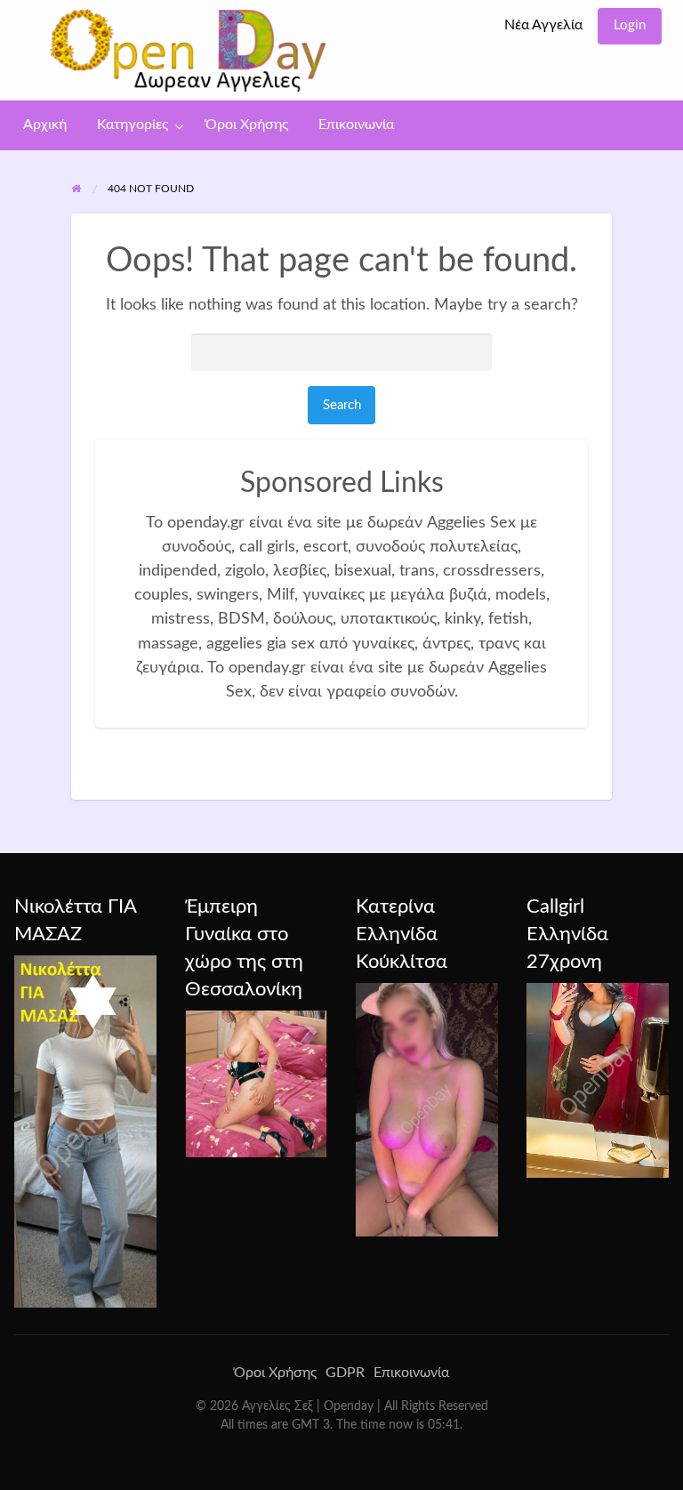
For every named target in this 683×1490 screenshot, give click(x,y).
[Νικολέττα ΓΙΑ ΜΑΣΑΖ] (85, 1131)
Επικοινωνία (356, 125)
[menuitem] (543, 26)
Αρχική (45, 125)
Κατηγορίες (132, 125)
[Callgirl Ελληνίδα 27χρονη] (597, 1080)
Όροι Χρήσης (246, 125)
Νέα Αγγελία (543, 25)
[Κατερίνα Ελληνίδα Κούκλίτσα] (427, 1108)
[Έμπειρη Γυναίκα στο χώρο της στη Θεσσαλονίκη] (256, 1083)
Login (630, 25)
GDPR (345, 1372)
